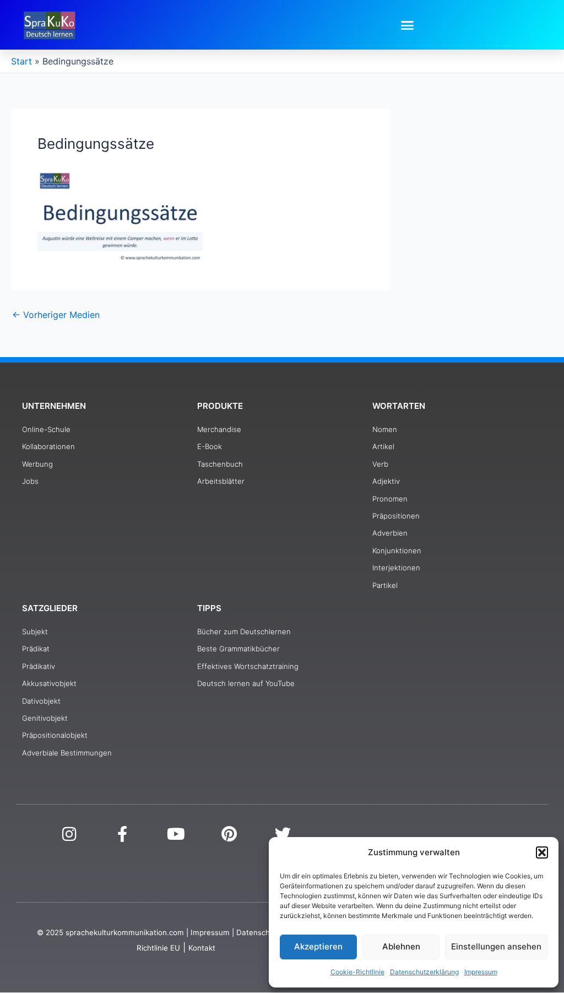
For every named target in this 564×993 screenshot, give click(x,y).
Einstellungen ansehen (496, 946)
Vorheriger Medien (56, 314)
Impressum (480, 972)
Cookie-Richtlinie (357, 972)
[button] (541, 852)
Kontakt (201, 947)
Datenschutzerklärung (424, 972)
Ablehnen (401, 946)
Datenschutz (258, 932)
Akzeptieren (318, 946)
